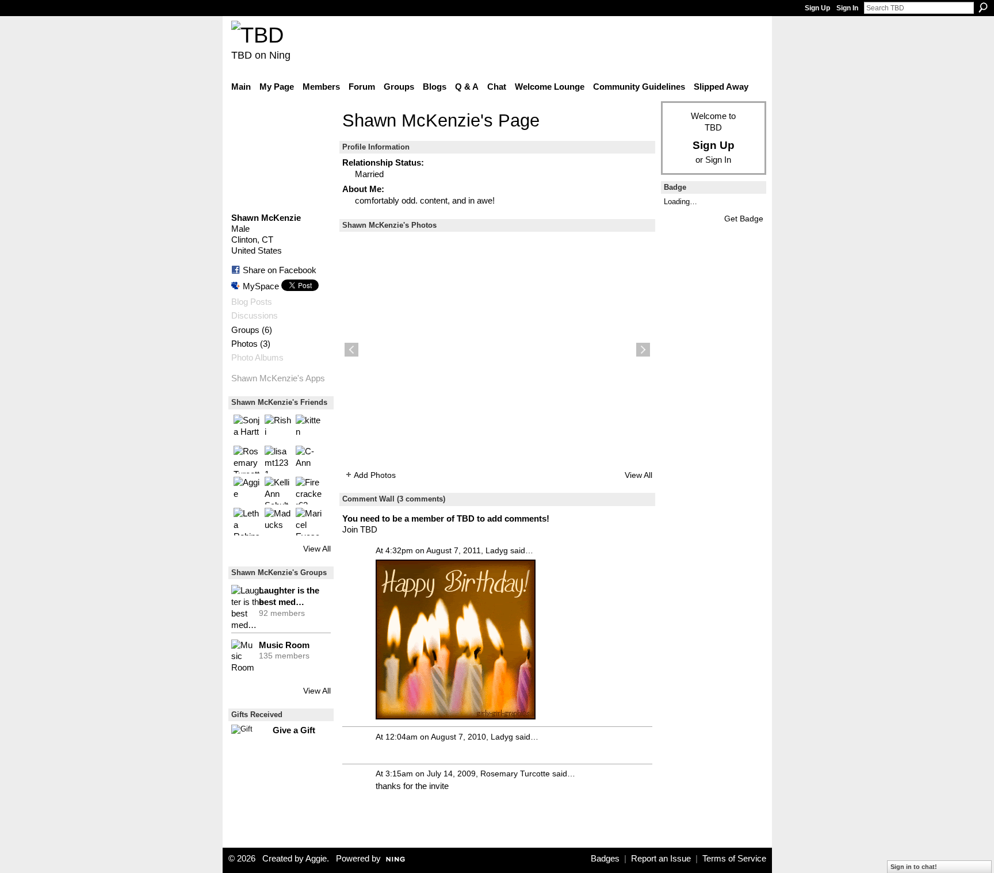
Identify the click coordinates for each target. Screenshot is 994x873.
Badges (605, 858)
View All (317, 548)
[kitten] (309, 428)
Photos (244, 344)
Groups (245, 330)
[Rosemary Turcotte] (247, 459)
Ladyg (496, 550)
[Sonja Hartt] (247, 428)
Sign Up (817, 8)
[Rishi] (278, 428)
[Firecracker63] (309, 490)
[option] (497, 350)
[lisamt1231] (278, 459)
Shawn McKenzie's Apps (278, 378)
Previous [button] (351, 350)
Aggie (316, 858)
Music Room (284, 645)
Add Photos (375, 475)
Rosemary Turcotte (515, 773)
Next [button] (643, 350)
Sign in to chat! (913, 866)
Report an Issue (661, 858)
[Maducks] (278, 521)
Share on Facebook (279, 270)
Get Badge (743, 218)
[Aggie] (247, 490)
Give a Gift (294, 730)
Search (983, 7)
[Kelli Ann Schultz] (278, 490)
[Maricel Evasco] (309, 521)
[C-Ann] (309, 459)
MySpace (261, 286)
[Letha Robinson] (247, 521)
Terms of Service (734, 858)
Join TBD (359, 529)
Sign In (847, 8)
